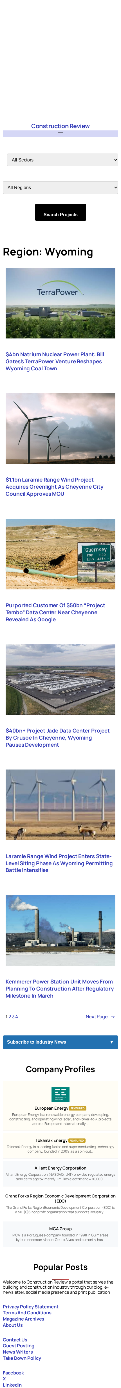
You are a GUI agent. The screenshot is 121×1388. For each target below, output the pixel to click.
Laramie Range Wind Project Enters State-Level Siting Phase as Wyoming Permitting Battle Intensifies (59, 863)
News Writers (18, 1351)
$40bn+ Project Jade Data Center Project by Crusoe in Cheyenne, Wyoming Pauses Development (58, 737)
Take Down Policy (22, 1358)
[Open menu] (60, 133)
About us (13, 1325)
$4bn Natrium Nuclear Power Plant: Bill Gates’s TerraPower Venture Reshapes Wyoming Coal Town (55, 361)
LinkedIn (12, 1385)
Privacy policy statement (31, 1306)
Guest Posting (18, 1345)
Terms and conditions (27, 1312)
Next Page (100, 1016)
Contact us (15, 1339)
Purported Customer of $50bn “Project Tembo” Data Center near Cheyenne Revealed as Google (55, 612)
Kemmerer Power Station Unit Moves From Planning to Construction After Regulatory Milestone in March (60, 988)
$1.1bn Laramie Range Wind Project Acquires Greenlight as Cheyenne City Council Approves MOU (54, 486)
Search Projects (61, 214)
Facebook (13, 1372)
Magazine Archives (23, 1318)
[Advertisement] (60, 60)
